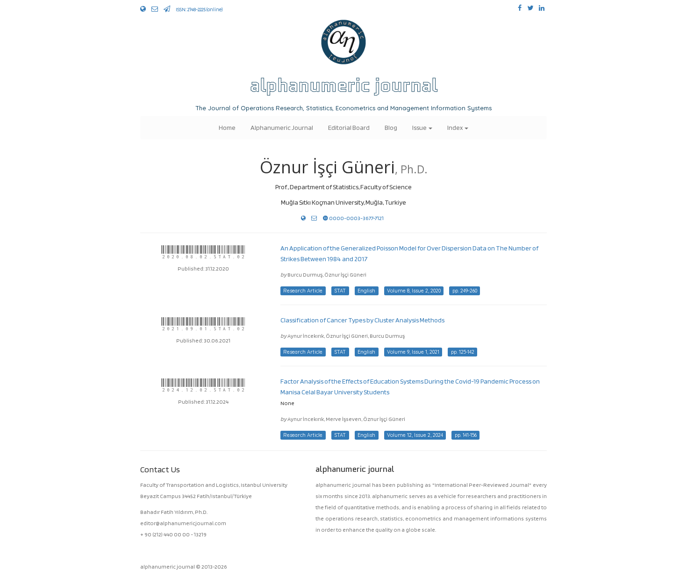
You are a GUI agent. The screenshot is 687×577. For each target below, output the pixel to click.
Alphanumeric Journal (281, 127)
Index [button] (455, 127)
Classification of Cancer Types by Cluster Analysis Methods (362, 320)
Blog (391, 127)
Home (227, 127)
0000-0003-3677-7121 (356, 217)
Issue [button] (420, 127)
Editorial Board (349, 127)
